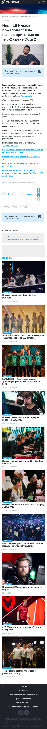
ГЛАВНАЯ (5, 17)
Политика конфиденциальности (23, 707)
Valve (15, 207)
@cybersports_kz (10, 146)
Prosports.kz (26, 96)
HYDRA (25, 207)
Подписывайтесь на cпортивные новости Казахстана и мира (20, 72)
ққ (39, 2)
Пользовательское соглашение (23, 694)
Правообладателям (23, 698)
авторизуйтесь (13, 239)
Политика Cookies (23, 702)
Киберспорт (14, 17)
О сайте (23, 686)
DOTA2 (7, 207)
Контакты (23, 690)
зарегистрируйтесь (31, 239)
